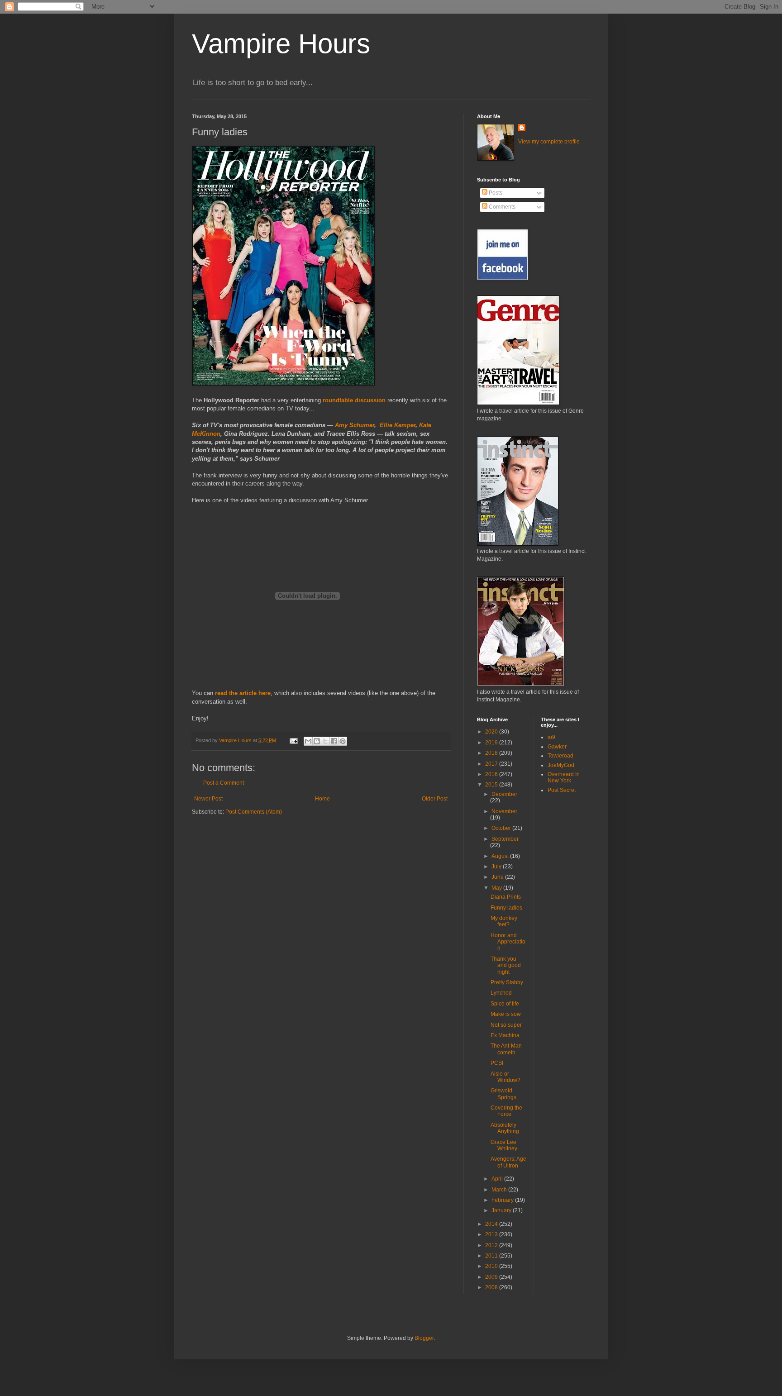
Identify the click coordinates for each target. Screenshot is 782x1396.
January (502, 1210)
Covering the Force (506, 1111)
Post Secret (562, 790)
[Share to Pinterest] (342, 741)
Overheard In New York (564, 777)
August (500, 856)
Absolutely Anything (505, 1128)
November (504, 811)
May (497, 888)
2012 (492, 1245)
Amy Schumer (354, 425)
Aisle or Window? (505, 1077)
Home (322, 799)
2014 (492, 1224)
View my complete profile (549, 141)
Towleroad (560, 756)
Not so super (506, 1025)
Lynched (501, 993)
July (497, 866)
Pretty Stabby (507, 982)
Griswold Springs (503, 1093)
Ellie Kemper (397, 425)
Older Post (435, 799)
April (497, 1179)
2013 (492, 1234)
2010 (492, 1266)
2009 (492, 1277)
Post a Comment (223, 783)
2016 (492, 774)
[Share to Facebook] (334, 741)
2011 (492, 1256)
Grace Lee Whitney (504, 1145)
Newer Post (208, 799)
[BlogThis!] (316, 741)
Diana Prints (506, 897)
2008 (492, 1287)
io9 (551, 737)
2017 (492, 764)
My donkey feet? (504, 921)
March (499, 1189)
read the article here (243, 693)
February (503, 1200)
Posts (494, 193)
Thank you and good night (506, 965)
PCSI (497, 1063)
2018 (492, 753)
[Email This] (308, 741)
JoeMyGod (561, 765)
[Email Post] (293, 740)
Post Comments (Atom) (253, 812)
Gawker (557, 746)
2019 (492, 742)
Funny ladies (506, 908)
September (505, 839)
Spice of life (505, 1004)
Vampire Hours (281, 44)
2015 (492, 784)
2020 (492, 732)
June (498, 877)
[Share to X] (325, 741)
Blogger (424, 1338)
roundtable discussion (354, 400)
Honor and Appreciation (508, 942)
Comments (501, 207)
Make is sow (506, 1014)
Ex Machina (505, 1035)
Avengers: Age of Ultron (508, 1162)
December (504, 794)
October (501, 828)
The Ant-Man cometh (506, 1049)
